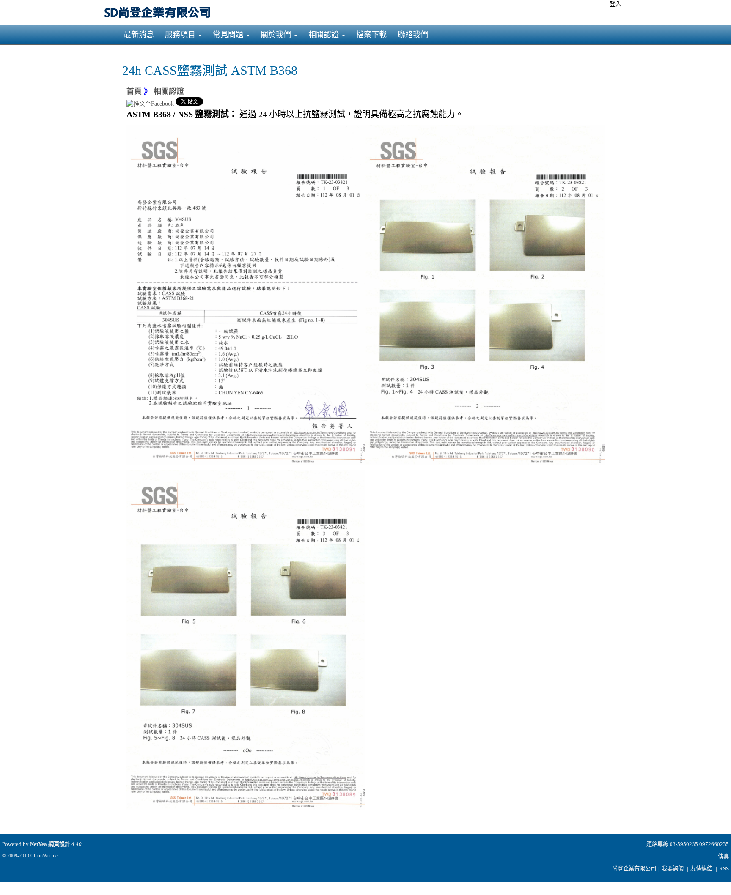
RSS (724, 868)
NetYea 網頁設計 (50, 844)
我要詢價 (673, 868)
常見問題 (229, 34)
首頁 (134, 91)
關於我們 (277, 34)
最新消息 (139, 34)
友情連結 (701, 868)
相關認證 (324, 34)
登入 (615, 4)
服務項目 (181, 34)
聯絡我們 (413, 34)
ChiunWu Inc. (44, 856)
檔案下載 (371, 34)
